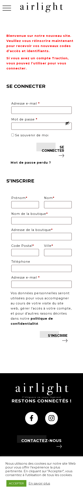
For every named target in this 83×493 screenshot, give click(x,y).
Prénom (19, 198)
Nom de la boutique (29, 214)
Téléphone (20, 262)
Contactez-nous (41, 440)
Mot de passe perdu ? (31, 162)
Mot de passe (34, 119)
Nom (49, 198)
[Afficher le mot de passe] (67, 123)
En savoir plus (39, 483)
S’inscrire (57, 336)
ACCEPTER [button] (16, 483)
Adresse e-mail (35, 103)
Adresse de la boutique (32, 230)
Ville (48, 246)
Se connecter (53, 149)
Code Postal (22, 246)
